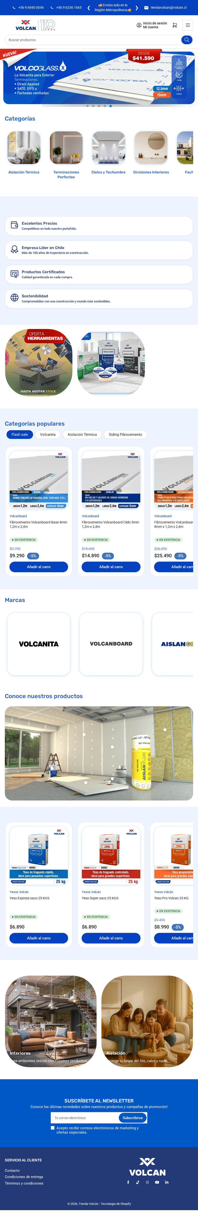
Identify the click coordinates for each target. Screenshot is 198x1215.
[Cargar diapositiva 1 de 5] (87, 115)
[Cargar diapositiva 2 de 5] (93, 115)
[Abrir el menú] (188, 34)
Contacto (12, 1180)
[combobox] (99, 49)
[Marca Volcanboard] (111, 653)
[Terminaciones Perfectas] (66, 157)
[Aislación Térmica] (23, 157)
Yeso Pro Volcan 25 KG (171, 907)
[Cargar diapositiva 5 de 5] (110, 115)
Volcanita (48, 444)
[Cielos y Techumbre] (108, 157)
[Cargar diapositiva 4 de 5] (105, 115)
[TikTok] (138, 1192)
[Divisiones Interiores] (151, 157)
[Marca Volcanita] (38, 653)
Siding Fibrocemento (125, 444)
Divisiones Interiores (151, 181)
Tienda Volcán (88, 1213)
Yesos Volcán (19, 901)
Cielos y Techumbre (109, 181)
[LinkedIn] (167, 1192)
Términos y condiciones (24, 1193)
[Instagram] (147, 1192)
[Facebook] (128, 1192)
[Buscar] (187, 49)
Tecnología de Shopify (116, 1213)
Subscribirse (133, 1127)
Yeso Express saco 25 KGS (29, 907)
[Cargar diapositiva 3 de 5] (99, 115)
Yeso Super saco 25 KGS (100, 907)
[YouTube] (157, 1192)
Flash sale (20, 444)
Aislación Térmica (23, 181)
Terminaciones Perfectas (66, 184)
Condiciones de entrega (24, 1186)
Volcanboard (18, 526)
